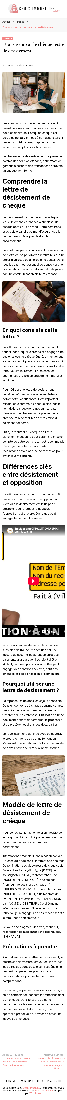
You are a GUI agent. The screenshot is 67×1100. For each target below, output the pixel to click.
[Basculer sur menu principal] (4, 9)
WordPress (35, 1093)
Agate (9, 65)
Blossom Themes (44, 1090)
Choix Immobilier (31, 1087)
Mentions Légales (32, 1081)
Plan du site (55, 1081)
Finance (8, 39)
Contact (11, 1081)
